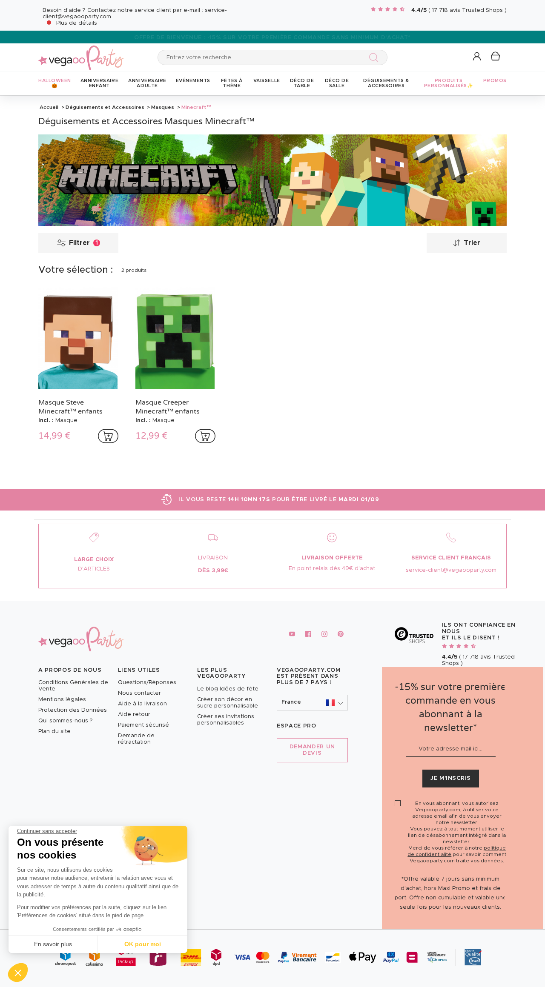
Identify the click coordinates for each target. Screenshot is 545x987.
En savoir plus (53, 944)
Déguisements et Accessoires (105, 107)
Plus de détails (76, 23)
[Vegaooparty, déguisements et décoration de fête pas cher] (80, 53)
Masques (162, 107)
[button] (18, 972)
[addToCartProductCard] (108, 436)
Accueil (49, 107)
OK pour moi (142, 944)
